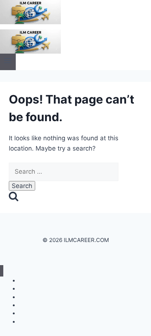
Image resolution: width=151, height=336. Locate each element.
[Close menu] (1, 271)
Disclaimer (31, 321)
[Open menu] (8, 62)
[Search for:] (63, 171)
